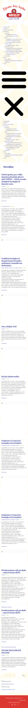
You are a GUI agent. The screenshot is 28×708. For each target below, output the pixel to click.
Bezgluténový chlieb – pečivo (12, 45)
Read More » (4, 200)
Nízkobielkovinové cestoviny (12, 36)
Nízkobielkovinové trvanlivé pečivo (13, 50)
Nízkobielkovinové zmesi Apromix (13, 42)
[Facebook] (12, 704)
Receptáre (3, 445)
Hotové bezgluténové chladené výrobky (13, 51)
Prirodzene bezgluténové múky (13, 40)
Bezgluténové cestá (10, 54)
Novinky (3, 186)
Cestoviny (7, 33)
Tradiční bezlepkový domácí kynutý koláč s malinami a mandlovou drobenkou (11, 262)
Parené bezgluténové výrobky (12, 53)
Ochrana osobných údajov (14, 702)
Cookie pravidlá (22, 700)
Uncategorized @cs (5, 206)
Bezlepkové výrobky (5, 519)
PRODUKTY (6, 31)
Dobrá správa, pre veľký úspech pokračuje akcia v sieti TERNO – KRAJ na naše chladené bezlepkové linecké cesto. (13, 179)
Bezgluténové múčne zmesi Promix (14, 39)
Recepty (20, 267)
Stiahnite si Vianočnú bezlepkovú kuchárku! (11, 442)
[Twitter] (14, 704)
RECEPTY (5, 28)
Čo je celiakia (7, 59)
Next (24, 675)
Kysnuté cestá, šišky (13, 267)
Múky (6, 37)
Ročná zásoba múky (10, 376)
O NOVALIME (6, 26)
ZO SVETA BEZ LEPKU (8, 30)
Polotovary (7, 56)
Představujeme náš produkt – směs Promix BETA (13, 571)
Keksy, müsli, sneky (9, 46)
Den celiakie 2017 (9, 326)
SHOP (5, 63)
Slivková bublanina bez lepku (7, 684)
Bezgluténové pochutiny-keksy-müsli (14, 48)
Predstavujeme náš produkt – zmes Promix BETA (13, 611)
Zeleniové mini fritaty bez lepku (8, 689)
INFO (5, 57)
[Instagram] (17, 704)
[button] (14, 93)
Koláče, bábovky (4, 267)
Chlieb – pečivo (8, 43)
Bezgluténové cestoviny (11, 34)
